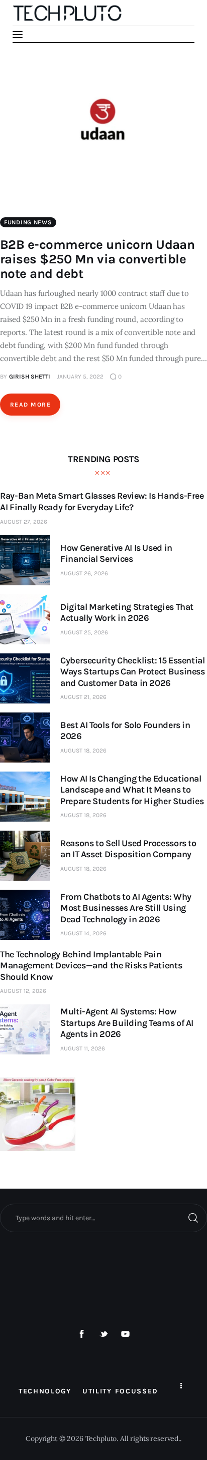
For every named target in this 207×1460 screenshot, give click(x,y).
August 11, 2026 (82, 1048)
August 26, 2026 (84, 573)
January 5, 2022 (80, 376)
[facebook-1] (81, 1334)
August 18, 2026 (83, 750)
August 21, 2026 (83, 696)
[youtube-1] (125, 1334)
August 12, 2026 (23, 990)
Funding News (28, 222)
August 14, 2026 (83, 933)
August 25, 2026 (84, 632)
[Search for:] (103, 1217)
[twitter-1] (103, 1334)
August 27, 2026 (23, 521)
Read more (30, 404)
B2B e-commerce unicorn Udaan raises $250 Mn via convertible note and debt (97, 259)
